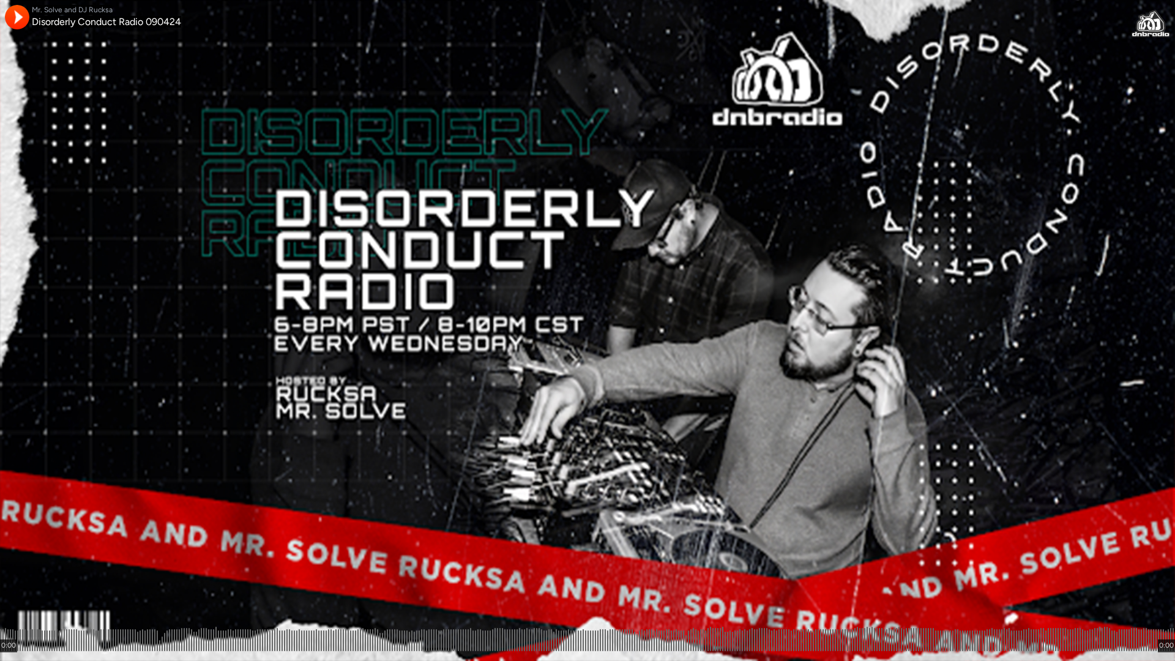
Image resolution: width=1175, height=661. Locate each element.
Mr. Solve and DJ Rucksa (72, 10)
